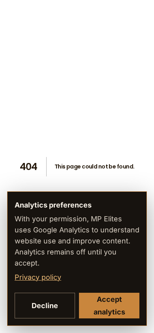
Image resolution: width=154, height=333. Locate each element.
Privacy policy (38, 277)
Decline (45, 305)
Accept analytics (109, 305)
